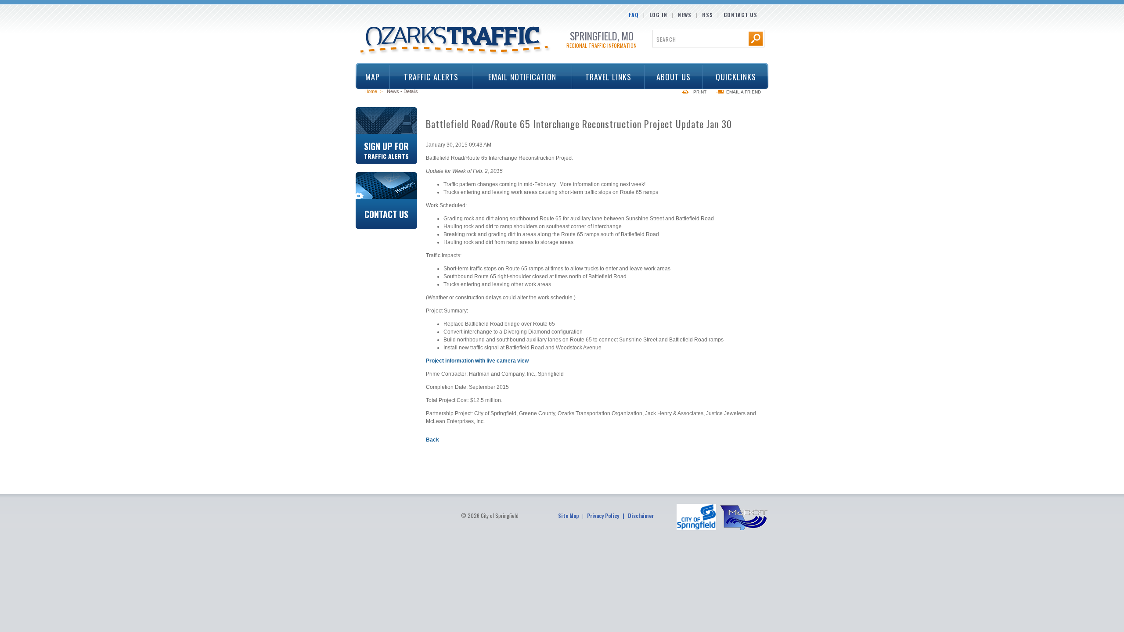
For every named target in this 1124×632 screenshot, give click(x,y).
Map (372, 77)
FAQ (634, 14)
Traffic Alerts (424, 77)
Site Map (568, 515)
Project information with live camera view (477, 361)
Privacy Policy (603, 515)
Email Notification (522, 77)
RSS (707, 14)
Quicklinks (729, 77)
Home (370, 91)
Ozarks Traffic (455, 41)
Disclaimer (641, 515)
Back (432, 440)
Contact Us (740, 14)
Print (699, 92)
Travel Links (601, 77)
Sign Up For (386, 150)
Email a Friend (743, 92)
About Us (668, 77)
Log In (658, 14)
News (685, 14)
